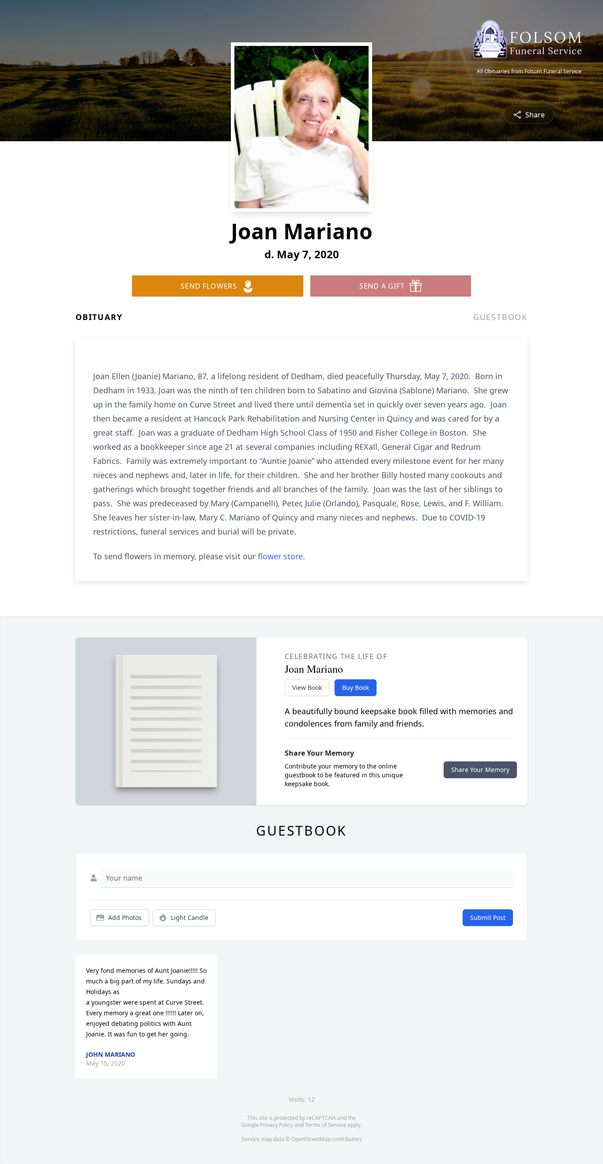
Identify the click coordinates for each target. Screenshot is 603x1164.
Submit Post (487, 917)
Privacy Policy (276, 1125)
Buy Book (355, 687)
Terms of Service (325, 1125)
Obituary (98, 317)
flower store (280, 556)
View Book (307, 687)
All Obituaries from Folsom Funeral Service (529, 71)
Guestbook (500, 317)
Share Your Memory (480, 769)
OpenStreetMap (311, 1139)
